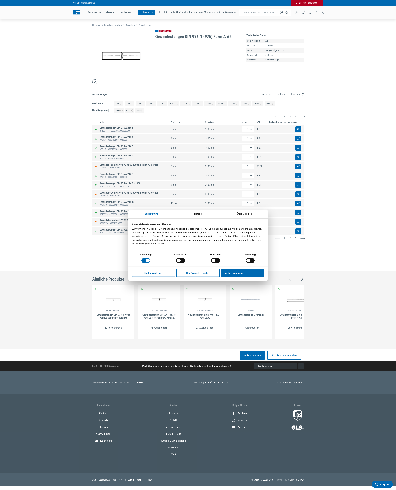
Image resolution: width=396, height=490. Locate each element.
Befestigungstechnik (113, 25)
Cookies (151, 480)
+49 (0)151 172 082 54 (216, 382)
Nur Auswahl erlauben (198, 273)
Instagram (242, 420)
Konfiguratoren (146, 12)
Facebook (242, 413)
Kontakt (173, 420)
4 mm (129, 103)
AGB (94, 480)
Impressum (117, 480)
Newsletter (173, 447)
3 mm (118, 103)
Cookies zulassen (233, 273)
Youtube (241, 427)
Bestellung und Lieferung (173, 440)
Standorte (103, 420)
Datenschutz (104, 480)
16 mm (209, 103)
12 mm (185, 103)
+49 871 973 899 (109, 382)
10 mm (173, 103)
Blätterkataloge (173, 433)
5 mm (140, 103)
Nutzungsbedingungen (135, 480)
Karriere (103, 413)
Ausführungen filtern (287, 355)
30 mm (258, 103)
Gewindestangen (146, 25)
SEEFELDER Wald (103, 440)
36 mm (270, 103)
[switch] (180, 260)
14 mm (197, 103)
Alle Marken (173, 413)
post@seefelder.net (294, 382)
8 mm (162, 103)
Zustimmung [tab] (152, 213)
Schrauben (130, 25)
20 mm (221, 103)
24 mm (233, 103)
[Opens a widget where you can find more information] (382, 484)
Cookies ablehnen (153, 273)
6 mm (151, 103)
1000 (118, 110)
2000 (129, 110)
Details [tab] (198, 213)
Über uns (103, 427)
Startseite (96, 25)
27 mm (245, 103)
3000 (139, 110)
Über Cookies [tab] (244, 213)
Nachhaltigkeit (103, 433)
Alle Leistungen (173, 427)
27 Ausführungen (252, 355)
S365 (173, 454)
